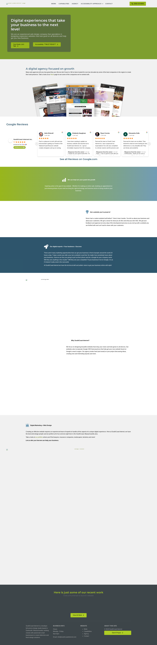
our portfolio (39, 437)
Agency (75, 3)
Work (53, 3)
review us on (19, 147)
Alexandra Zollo (134, 133)
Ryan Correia (105, 133)
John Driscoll (48, 133)
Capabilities (64, 3)
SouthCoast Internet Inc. (22, 139)
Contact (109, 3)
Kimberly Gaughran (79, 133)
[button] (102, 3)
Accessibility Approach (91, 3)
